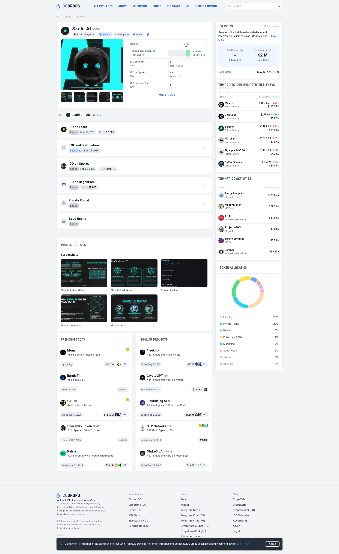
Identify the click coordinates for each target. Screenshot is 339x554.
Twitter (185, 504)
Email (184, 499)
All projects (103, 6)
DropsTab (239, 499)
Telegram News (190, 510)
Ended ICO (135, 510)
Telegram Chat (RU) (193, 520)
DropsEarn (239, 504)
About (236, 526)
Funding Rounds (138, 526)
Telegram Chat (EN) (193, 515)
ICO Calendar (241, 515)
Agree (272, 544)
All (57, 17)
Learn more (243, 543)
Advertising (240, 520)
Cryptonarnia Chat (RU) (195, 526)
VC (187, 6)
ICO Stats (134, 515)
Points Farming (206, 6)
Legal (236, 531)
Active (122, 6)
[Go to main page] (68, 6)
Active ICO (135, 499)
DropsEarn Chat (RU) (193, 531)
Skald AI (81, 17)
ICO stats (173, 6)
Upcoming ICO (137, 504)
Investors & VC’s (138, 520)
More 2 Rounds (167, 95)
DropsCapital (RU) (244, 510)
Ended (157, 6)
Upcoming (140, 6)
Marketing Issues (191, 536)
